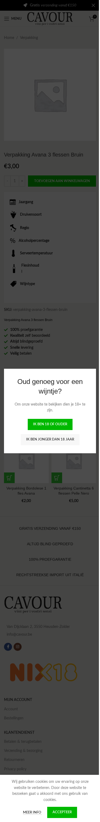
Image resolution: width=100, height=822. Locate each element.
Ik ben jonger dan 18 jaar (48, 439)
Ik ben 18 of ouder (48, 424)
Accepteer (60, 812)
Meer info (30, 812)
